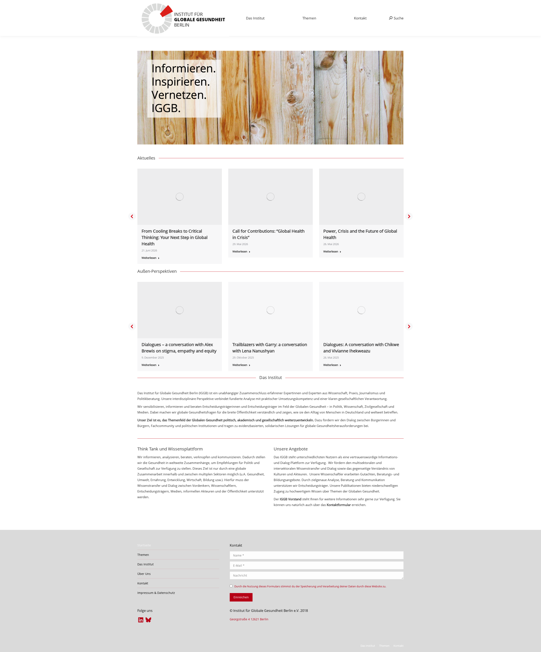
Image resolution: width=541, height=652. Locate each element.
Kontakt (142, 583)
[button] (132, 216)
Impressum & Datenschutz (156, 593)
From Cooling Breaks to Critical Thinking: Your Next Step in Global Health (175, 237)
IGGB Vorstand (290, 499)
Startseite (144, 545)
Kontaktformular (339, 505)
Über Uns (144, 574)
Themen (143, 555)
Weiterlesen (149, 258)
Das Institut (145, 564)
